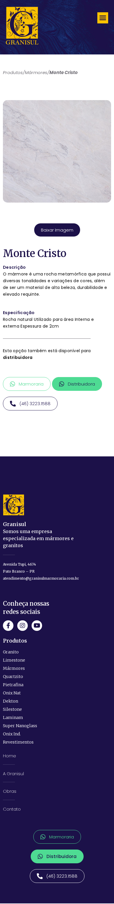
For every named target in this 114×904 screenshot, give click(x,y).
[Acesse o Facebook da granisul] (8, 625)
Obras (9, 791)
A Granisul (13, 774)
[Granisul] (13, 505)
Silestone (12, 709)
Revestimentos (18, 742)
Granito (11, 652)
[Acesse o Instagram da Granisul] (22, 625)
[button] (102, 17)
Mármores (14, 668)
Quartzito (13, 676)
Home (9, 756)
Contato (12, 809)
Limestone (14, 660)
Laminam (13, 717)
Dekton (10, 701)
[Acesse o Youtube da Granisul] (37, 625)
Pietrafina (13, 684)
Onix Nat (12, 693)
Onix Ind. (12, 734)
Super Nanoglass (20, 725)
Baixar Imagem (57, 230)
